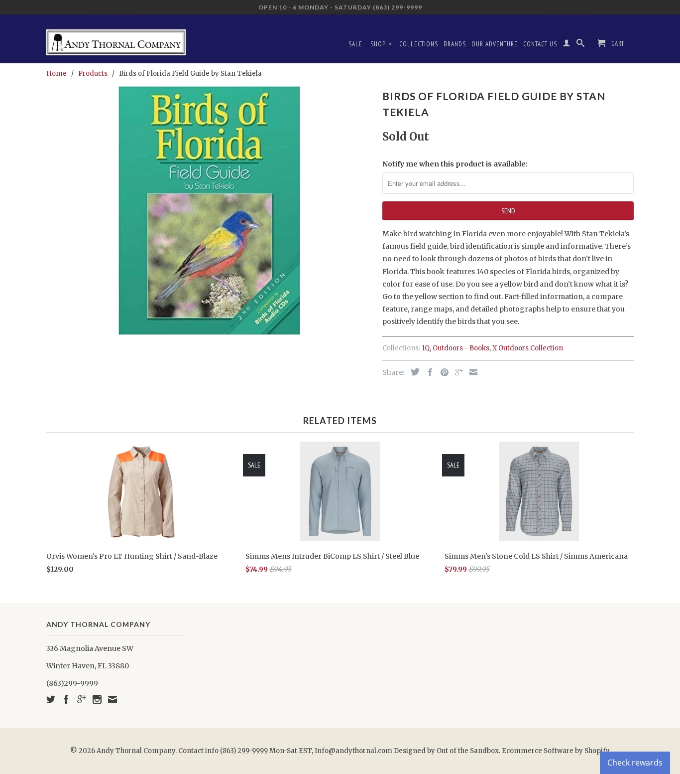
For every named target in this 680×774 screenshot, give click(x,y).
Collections (418, 44)
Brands (455, 44)
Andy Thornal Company (136, 751)
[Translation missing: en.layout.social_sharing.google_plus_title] (456, 372)
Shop (381, 44)
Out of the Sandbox (468, 751)
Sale (355, 44)
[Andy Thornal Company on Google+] (81, 699)
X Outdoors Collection (527, 348)
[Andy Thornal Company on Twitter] (50, 699)
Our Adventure (494, 44)
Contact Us (540, 44)
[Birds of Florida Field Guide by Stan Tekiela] (209, 210)
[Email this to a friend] (470, 372)
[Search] (580, 45)
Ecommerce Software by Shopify (556, 751)
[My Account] (567, 45)
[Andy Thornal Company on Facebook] (66, 699)
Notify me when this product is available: (455, 163)
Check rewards (635, 762)
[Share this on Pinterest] (442, 372)
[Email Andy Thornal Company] (112, 699)
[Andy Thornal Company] (116, 38)
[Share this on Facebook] (427, 372)
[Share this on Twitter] (413, 371)
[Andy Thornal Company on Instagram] (97, 699)
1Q (426, 348)
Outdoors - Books (461, 348)
